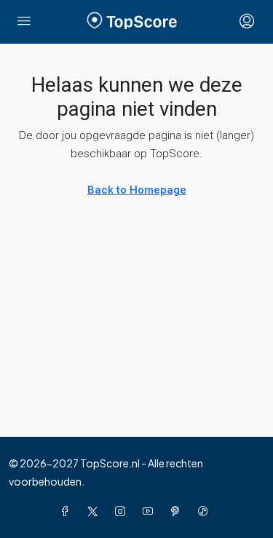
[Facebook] (68, 511)
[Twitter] (95, 511)
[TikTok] (206, 511)
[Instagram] (123, 511)
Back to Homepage (136, 190)
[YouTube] (151, 511)
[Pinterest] (178, 511)
